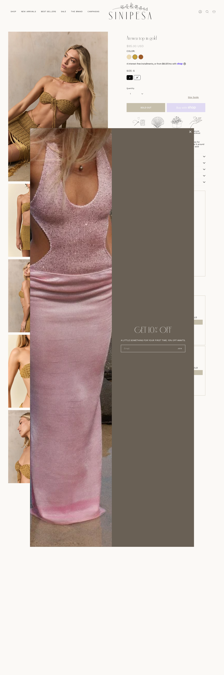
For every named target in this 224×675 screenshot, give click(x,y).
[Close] (190, 131)
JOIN (180, 348)
